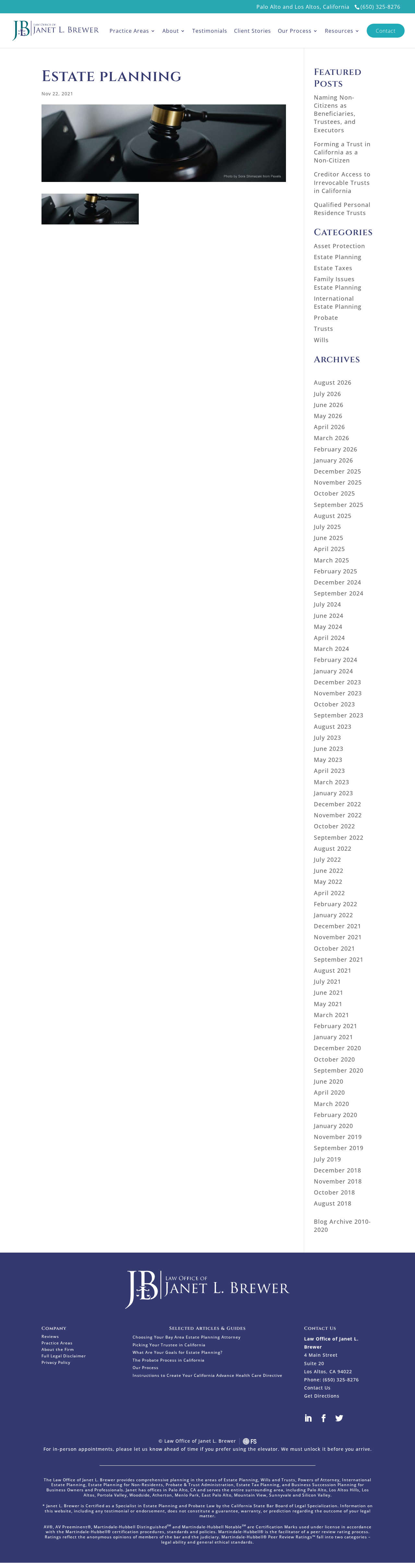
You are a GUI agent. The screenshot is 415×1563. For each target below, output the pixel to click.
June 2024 (328, 615)
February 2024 (335, 660)
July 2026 (327, 394)
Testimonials (209, 31)
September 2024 (338, 593)
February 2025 (335, 571)
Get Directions (321, 1396)
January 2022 (333, 915)
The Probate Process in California (169, 1360)
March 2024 (331, 649)
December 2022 (337, 804)
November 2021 (338, 937)
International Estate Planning (338, 302)
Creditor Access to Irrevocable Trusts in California (342, 182)
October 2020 (334, 1059)
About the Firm (58, 1350)
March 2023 (331, 782)
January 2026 (333, 460)
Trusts (323, 328)
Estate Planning (338, 257)
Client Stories (252, 31)
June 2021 (328, 992)
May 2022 (328, 881)
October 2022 (334, 826)
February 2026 (335, 449)
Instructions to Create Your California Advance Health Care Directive (207, 1375)
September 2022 (338, 837)
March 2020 (331, 1104)
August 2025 (332, 516)
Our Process (295, 31)
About (170, 31)
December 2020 (337, 1048)
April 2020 (329, 1092)
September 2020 (338, 1070)
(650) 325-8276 (380, 6)
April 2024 (329, 638)
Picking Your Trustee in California (169, 1345)
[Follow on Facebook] (327, 1418)
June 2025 (328, 538)
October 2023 (334, 704)
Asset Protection (339, 246)
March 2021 (331, 1015)
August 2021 (332, 970)
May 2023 (328, 759)
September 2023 (338, 715)
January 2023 (333, 793)
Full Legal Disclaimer (64, 1356)
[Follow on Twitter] (343, 1418)
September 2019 (338, 1148)
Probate (326, 317)
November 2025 (338, 482)
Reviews (50, 1337)
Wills (321, 340)
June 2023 (328, 748)
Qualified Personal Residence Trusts (342, 209)
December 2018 (337, 1170)
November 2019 (338, 1137)
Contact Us (317, 1388)
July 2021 (327, 981)
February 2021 (335, 1026)
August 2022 (332, 848)
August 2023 (332, 726)
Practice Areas (129, 31)
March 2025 (331, 560)
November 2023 (338, 693)
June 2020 (328, 1081)
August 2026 (332, 382)
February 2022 (335, 904)
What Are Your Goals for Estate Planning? (177, 1352)
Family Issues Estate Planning (338, 283)
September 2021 (338, 959)
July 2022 (327, 859)
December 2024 (337, 582)
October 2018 (334, 1192)
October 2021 (334, 948)
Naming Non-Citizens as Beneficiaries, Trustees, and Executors (335, 113)
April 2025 (329, 549)
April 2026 (329, 427)
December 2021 (337, 926)
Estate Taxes (333, 268)
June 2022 (328, 870)
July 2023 (327, 737)
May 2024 (328, 627)
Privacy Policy (56, 1363)
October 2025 (334, 493)
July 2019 (327, 1159)
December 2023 (337, 682)
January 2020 (333, 1126)
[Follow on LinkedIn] (312, 1418)
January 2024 (333, 671)
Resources (339, 31)
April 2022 (329, 893)
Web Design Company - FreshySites (249, 1441)
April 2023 (329, 771)
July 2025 (327, 527)
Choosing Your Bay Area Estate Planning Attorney (187, 1337)
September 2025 (338, 505)
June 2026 (328, 405)
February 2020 (335, 1115)
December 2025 (337, 471)
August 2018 (332, 1203)
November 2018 (338, 1181)
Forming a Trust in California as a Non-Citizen (342, 152)
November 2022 (338, 815)
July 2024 (327, 604)
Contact (386, 31)
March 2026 (331, 438)
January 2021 (333, 1037)
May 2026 (328, 416)
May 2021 (328, 1004)
